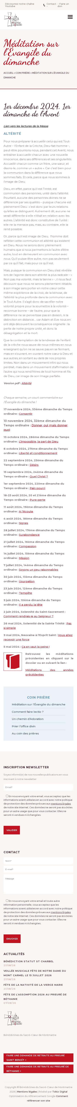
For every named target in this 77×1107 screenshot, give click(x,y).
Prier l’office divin (23, 726)
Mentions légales (27, 1091)
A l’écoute (26, 511)
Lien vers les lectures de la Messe (26, 126)
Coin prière (22, 73)
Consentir (25, 413)
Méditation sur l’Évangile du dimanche (38, 704)
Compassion (27, 546)
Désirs (34, 464)
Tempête (25, 593)
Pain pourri (37, 488)
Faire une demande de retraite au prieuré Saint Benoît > (35, 1057)
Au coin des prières (25, 733)
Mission (24, 558)
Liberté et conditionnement (38, 453)
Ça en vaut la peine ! (35, 646)
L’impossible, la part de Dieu (38, 441)
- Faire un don (63, 5)
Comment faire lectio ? (28, 711)
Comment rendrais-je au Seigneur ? (28, 616)
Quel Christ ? (39, 476)
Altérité (26, 383)
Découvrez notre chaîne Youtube (19, 5)
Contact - (51, 5)
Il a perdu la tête (30, 604)
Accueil (8, 73)
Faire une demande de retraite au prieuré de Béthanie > (37, 1068)
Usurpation (27, 581)
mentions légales (61, 803)
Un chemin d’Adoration (28, 719)
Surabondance (29, 534)
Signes (23, 523)
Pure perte (37, 499)
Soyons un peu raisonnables (38, 569)
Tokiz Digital (59, 1091)
